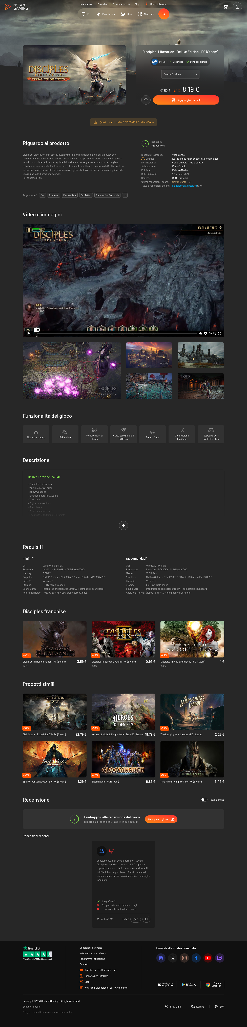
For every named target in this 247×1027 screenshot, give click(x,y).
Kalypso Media (180, 170)
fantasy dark (69, 195)
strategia (53, 195)
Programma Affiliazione (92, 958)
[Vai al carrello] (225, 7)
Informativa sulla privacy (93, 953)
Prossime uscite (121, 4)
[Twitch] (219, 958)
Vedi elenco (178, 154)
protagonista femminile (107, 195)
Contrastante (179, 181)
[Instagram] (184, 958)
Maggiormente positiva (184, 185)
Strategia (183, 177)
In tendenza (86, 4)
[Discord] (161, 958)
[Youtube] (208, 958)
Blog (137, 4)
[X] (172, 958)
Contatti (84, 964)
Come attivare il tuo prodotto (187, 162)
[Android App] (189, 984)
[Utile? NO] (146, 919)
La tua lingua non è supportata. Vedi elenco (195, 158)
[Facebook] (196, 958)
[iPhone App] (165, 984)
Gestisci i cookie (31, 1006)
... (125, 195)
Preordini (102, 4)
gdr (42, 195)
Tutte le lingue (216, 799)
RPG (174, 177)
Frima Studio (179, 166)
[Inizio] (16, 7)
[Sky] (102, 851)
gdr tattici (86, 195)
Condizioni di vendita (91, 947)
